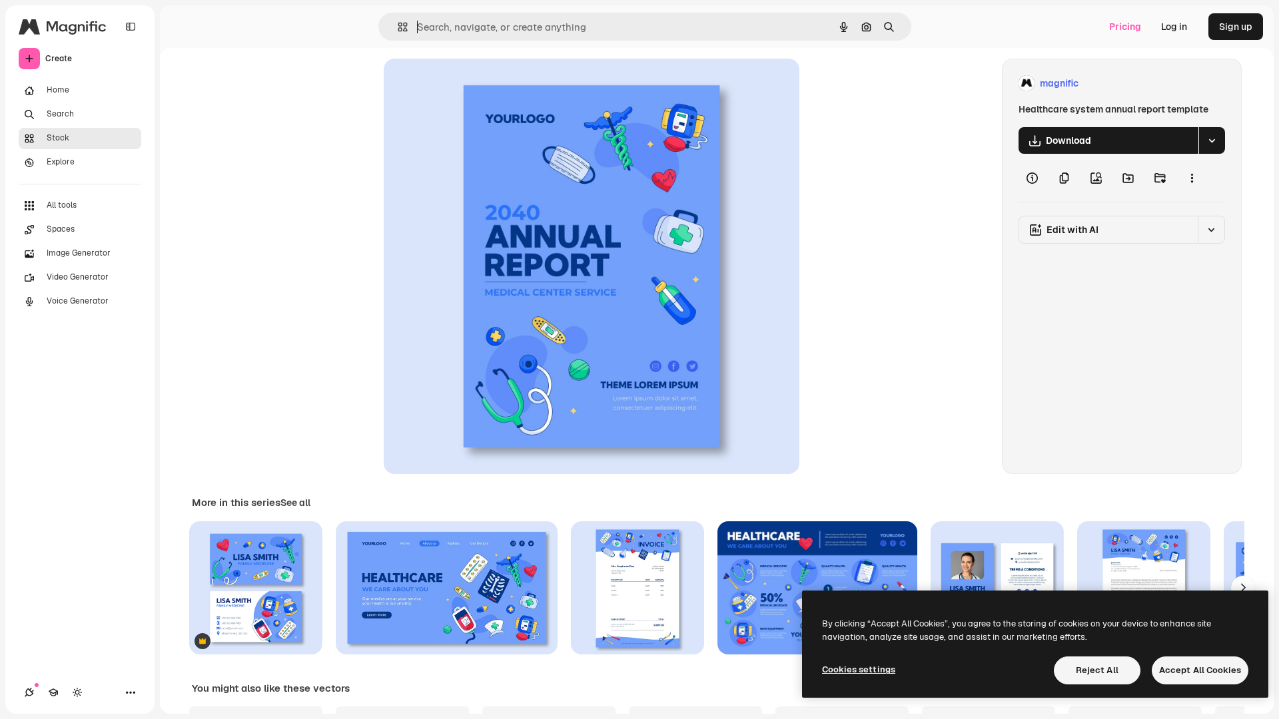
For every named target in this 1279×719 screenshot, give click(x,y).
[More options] (1191, 177)
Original (469, 83)
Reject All (1097, 670)
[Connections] (29, 692)
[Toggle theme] (77, 692)
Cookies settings (858, 669)
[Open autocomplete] (397, 27)
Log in (1174, 27)
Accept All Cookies (1200, 670)
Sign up (1235, 27)
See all (295, 503)
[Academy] (53, 692)
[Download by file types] (1211, 140)
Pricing (1125, 27)
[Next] (1243, 587)
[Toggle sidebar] (130, 26)
